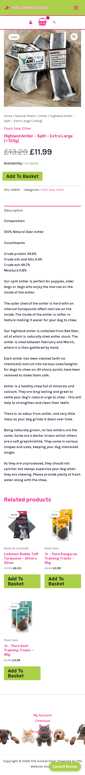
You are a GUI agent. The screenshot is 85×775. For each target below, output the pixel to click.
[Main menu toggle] (76, 8)
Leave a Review (65, 766)
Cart (42, 726)
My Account (42, 715)
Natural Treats (25, 116)
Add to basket (22, 176)
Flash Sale (12, 128)
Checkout (42, 721)
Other (43, 116)
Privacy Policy (42, 732)
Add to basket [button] (16, 581)
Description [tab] (13, 210)
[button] (54, 22)
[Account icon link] (30, 22)
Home (8, 116)
